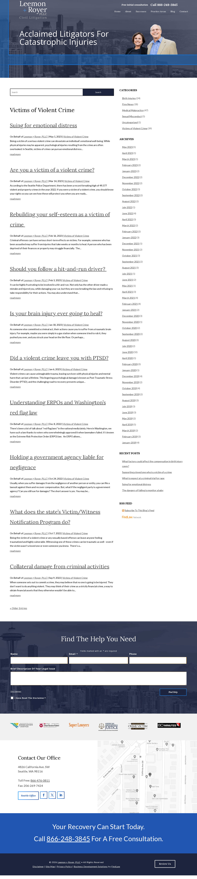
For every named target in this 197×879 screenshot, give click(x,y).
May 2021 (127, 285)
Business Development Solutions (91, 866)
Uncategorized (130, 122)
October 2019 (129, 388)
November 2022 (130, 183)
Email (73, 653)
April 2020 (127, 358)
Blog (172, 11)
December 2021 (130, 243)
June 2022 (127, 213)
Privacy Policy (64, 866)
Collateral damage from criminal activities (59, 566)
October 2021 (129, 255)
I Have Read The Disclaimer (30, 698)
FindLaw (115, 866)
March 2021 (128, 297)
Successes (141, 11)
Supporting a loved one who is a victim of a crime (147, 472)
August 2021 (128, 267)
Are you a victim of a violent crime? (52, 170)
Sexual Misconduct (132, 116)
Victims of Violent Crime (75, 136)
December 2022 (130, 177)
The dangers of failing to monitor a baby (142, 490)
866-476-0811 (40, 780)
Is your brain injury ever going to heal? (56, 313)
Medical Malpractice (133, 110)
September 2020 (131, 334)
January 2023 (129, 171)
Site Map (50, 866)
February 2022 (129, 231)
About (128, 11)
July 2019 (127, 406)
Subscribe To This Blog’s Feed (139, 510)
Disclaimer (16, 691)
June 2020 (127, 352)
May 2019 (127, 418)
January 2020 (129, 370)
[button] (193, 875)
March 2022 (128, 225)
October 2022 (129, 189)
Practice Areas (158, 11)
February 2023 (129, 165)
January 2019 (129, 442)
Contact (184, 11)
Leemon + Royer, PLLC (35, 136)
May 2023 (127, 147)
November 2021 (130, 249)
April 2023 (127, 153)
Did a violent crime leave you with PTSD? (59, 358)
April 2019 (127, 424)
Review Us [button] (165, 863)
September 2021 (131, 261)
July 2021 (127, 273)
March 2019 (128, 430)
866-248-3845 (167, 5)
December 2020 (130, 315)
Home (117, 11)
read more (15, 154)
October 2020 (129, 328)
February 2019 (129, 436)
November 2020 (130, 321)
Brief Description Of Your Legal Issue (33, 668)
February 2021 (129, 303)
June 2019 (127, 412)
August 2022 (128, 201)
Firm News (127, 104)
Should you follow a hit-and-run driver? (58, 269)
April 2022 (127, 219)
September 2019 (131, 394)
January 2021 (129, 309)
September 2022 (131, 195)
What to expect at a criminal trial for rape (143, 478)
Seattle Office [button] (28, 795)
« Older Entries (18, 608)
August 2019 (128, 400)
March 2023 (128, 159)
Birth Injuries (129, 98)
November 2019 (130, 382)
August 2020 (128, 340)
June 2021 (127, 279)
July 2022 (127, 207)
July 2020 (127, 346)
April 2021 (127, 291)
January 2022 (129, 237)
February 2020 (129, 364)
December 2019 (130, 376)
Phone (133, 653)
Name (14, 653)
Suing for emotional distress (43, 125)
